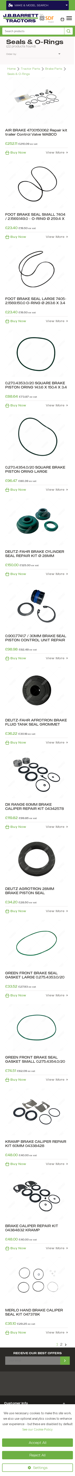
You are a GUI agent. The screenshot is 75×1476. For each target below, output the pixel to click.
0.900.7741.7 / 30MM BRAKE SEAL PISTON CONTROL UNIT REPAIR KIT (35, 640)
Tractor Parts (30, 68)
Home (11, 68)
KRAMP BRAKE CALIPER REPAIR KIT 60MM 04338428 (35, 1143)
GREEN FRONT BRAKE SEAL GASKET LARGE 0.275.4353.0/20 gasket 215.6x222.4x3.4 (34, 977)
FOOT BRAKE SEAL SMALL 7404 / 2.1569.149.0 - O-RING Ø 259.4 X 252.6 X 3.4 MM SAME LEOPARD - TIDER (36, 220)
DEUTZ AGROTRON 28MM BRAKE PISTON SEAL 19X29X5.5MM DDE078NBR (30, 893)
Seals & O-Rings (18, 74)
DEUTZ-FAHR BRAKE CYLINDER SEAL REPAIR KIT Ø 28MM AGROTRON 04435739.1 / (34, 556)
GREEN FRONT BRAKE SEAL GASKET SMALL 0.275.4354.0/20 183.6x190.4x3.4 (35, 1061)
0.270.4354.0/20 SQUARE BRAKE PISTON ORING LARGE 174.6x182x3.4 (35, 471)
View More (55, 152)
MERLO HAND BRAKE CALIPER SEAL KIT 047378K (34, 1312)
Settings (40, 1468)
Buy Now (18, 152)
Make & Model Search (31, 5)
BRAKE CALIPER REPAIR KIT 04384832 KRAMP (31, 1228)
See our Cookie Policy (37, 1429)
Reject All (37, 1455)
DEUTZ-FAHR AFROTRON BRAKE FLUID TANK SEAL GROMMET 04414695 (36, 724)
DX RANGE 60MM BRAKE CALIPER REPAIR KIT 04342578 (34, 806)
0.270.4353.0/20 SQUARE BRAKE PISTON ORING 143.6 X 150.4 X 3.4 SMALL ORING (36, 387)
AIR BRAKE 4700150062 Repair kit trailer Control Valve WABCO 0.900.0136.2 (36, 134)
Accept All (37, 1443)
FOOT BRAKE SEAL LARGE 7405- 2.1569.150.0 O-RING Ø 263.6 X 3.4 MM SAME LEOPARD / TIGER (35, 303)
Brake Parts (53, 68)
